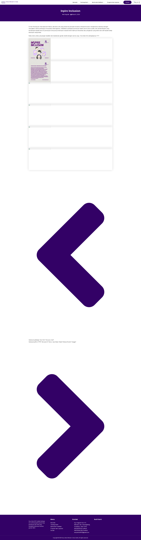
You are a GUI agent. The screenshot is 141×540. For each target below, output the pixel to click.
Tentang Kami (84, 2)
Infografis (66, 14)
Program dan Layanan (113, 2)
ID (138, 2)
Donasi (52, 530)
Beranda (75, 2)
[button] (88, 2)
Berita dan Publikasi (97, 2)
